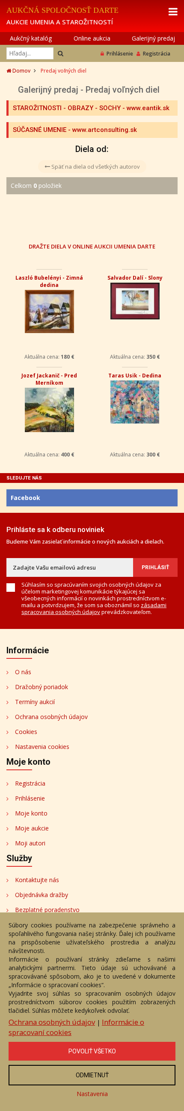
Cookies (26, 732)
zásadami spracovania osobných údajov (93, 608)
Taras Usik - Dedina (134, 375)
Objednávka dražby (41, 895)
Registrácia (156, 53)
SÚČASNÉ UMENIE (39, 130)
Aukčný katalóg (31, 38)
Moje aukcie (32, 828)
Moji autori (30, 843)
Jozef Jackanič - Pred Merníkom (49, 379)
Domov (20, 70)
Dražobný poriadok (41, 687)
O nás (23, 672)
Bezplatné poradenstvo (47, 910)
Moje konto (31, 813)
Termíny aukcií (35, 702)
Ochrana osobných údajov (51, 717)
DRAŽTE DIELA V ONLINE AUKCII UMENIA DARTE (92, 246)
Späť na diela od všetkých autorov (95, 166)
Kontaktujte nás (37, 880)
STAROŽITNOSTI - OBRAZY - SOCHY (67, 108)
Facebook (25, 498)
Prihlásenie (120, 53)
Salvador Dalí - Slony (135, 277)
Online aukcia (92, 38)
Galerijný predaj (153, 38)
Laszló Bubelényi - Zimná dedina (49, 281)
